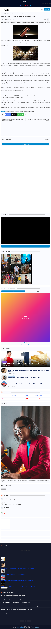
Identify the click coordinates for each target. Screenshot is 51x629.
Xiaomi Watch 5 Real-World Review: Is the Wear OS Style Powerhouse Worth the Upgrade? (28, 371)
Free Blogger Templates (34, 627)
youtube (38, 398)
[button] (42, 9)
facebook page (39, 395)
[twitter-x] (23, 6)
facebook (14, 395)
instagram (14, 398)
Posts (13, 291)
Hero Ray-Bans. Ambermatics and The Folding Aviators (13, 595)
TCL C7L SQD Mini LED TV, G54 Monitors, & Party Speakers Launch (13, 562)
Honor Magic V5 (27, 111)
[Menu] (1, 9)
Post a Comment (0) (25, 144)
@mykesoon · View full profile (25, 344)
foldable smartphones (10, 111)
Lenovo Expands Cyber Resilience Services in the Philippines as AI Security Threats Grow (27, 384)
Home (21, 626)
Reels (38, 291)
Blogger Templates (20, 627)
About (25, 626)
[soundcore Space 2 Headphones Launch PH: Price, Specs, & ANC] (4, 377)
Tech (33, 111)
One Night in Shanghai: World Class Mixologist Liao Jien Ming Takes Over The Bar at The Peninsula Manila (24, 599)
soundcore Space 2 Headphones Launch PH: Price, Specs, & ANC (24, 377)
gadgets (17, 111)
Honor (21, 111)
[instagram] (28, 6)
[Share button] (25, 114)
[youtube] (25, 6)
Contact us (30, 626)
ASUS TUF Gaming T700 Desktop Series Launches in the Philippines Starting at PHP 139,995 (18, 586)
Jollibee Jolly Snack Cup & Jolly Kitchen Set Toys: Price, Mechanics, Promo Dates (18, 613)
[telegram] (30, 6)
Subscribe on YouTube (25, 246)
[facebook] (21, 6)
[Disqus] (25, 162)
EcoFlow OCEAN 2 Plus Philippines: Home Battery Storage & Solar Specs (17, 609)
